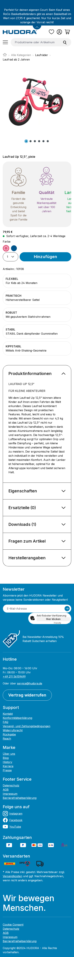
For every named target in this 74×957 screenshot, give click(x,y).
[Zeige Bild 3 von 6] (35, 141)
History (7, 762)
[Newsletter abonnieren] (67, 608)
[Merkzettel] (51, 31)
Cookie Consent (13, 924)
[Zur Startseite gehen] (20, 32)
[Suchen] (65, 42)
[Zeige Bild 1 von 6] (26, 141)
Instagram (15, 813)
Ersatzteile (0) (22, 507)
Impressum (10, 793)
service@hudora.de (29, 683)
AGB (6, 789)
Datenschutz (11, 785)
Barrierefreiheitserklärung (19, 798)
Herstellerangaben (27, 557)
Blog (6, 758)
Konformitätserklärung (17, 718)
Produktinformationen (30, 373)
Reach (7, 738)
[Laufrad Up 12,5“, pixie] (37, 102)
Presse (7, 770)
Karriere (8, 766)
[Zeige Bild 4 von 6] (39, 141)
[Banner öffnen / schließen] (37, 25)
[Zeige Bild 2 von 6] (30, 141)
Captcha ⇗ (62, 623)
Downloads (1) (22, 524)
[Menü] (5, 42)
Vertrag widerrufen (27, 695)
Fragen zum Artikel (27, 541)
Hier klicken (53, 619)
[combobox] (35, 42)
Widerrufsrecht (13, 730)
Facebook (15, 820)
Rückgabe (9, 734)
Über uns (9, 753)
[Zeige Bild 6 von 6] (48, 141)
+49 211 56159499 (14, 676)
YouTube (15, 826)
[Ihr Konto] (59, 31)
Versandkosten (12, 876)
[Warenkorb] (67, 31)
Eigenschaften (22, 490)
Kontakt (8, 713)
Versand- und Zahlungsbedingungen (26, 726)
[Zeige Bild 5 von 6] (43, 141)
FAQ (5, 722)
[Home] (5, 55)
